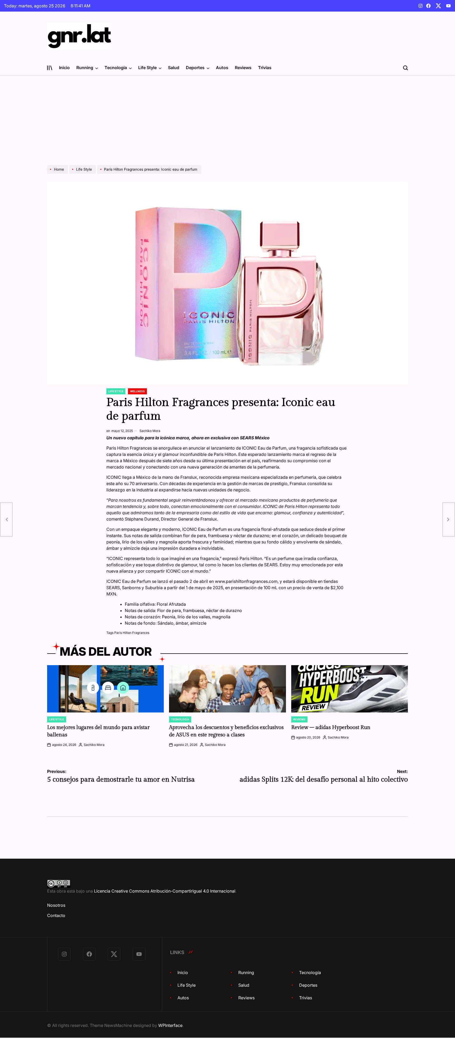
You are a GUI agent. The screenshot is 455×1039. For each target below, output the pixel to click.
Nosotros (56, 905)
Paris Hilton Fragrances (131, 633)
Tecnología (116, 67)
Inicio (64, 67)
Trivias (264, 67)
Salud (173, 67)
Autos (222, 67)
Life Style (147, 67)
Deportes (195, 67)
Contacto (56, 915)
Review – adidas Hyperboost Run (331, 727)
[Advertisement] (227, 115)
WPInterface (170, 1025)
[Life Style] (83, 173)
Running (84, 67)
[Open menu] (49, 67)
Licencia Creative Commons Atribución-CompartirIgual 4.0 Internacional (164, 891)
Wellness (137, 391)
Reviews (243, 67)
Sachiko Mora (150, 431)
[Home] (58, 173)
